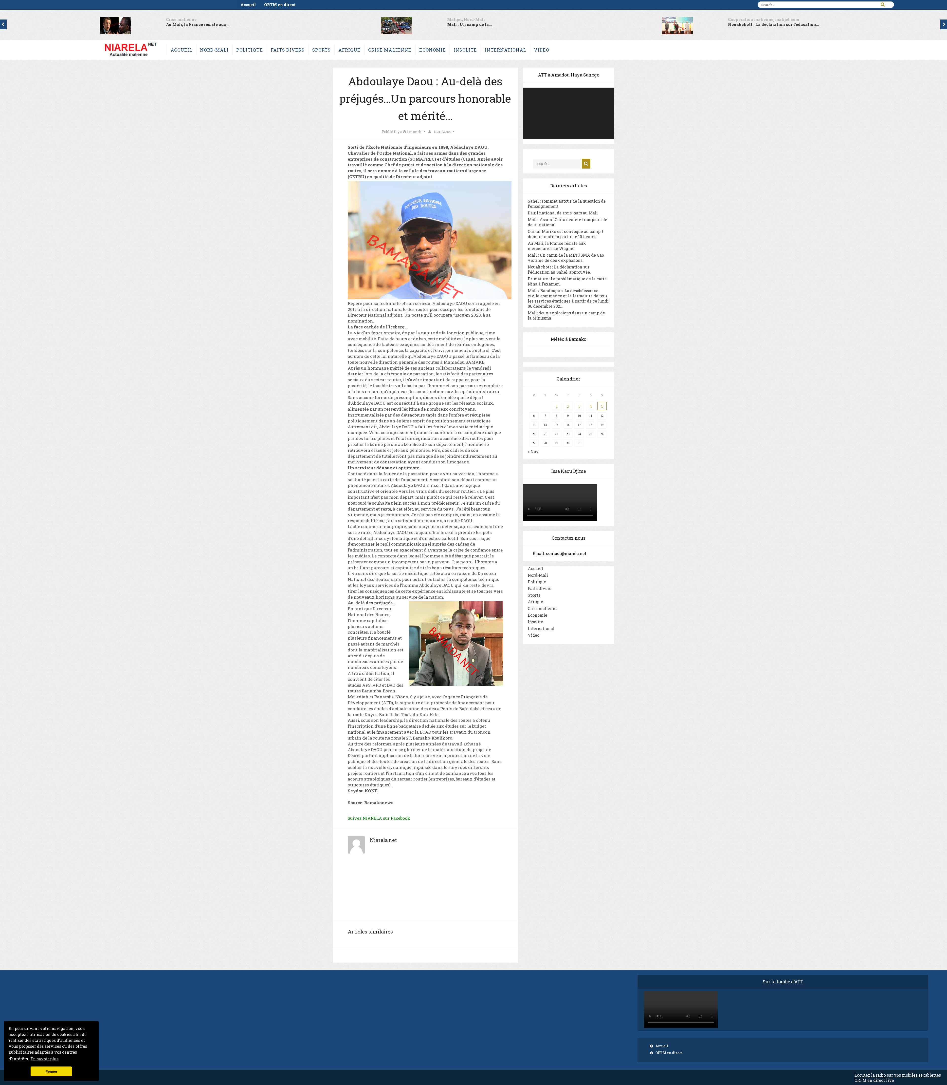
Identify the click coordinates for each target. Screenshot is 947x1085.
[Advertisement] (425, 889)
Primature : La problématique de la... (743, 24)
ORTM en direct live (874, 1080)
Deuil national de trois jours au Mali (563, 212)
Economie (432, 50)
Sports (321, 50)
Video (541, 50)
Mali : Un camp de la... (167, 24)
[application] (568, 113)
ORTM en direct (280, 4)
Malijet (152, 19)
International (505, 50)
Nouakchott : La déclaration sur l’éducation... (471, 24)
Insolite (465, 50)
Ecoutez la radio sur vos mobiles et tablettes (898, 1075)
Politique (249, 50)
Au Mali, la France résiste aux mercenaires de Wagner (557, 246)
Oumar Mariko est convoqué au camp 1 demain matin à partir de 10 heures (565, 234)
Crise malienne (390, 50)
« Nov (533, 451)
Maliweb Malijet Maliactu (733, 19)
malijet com (485, 19)
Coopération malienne (448, 19)
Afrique (349, 50)
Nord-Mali (171, 19)
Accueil (248, 4)
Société (769, 19)
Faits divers (288, 50)
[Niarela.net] (130, 57)
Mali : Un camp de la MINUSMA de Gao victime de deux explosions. (566, 257)
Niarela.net (442, 131)
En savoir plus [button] (44, 1058)
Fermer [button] (51, 1071)
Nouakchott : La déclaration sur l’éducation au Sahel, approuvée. (559, 269)
